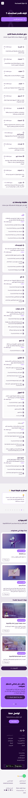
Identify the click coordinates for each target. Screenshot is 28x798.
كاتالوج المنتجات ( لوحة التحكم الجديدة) (15, 433)
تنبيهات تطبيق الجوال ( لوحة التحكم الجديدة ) (14, 466)
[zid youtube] (6, 790)
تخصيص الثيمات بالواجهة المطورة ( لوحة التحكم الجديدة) (13, 436)
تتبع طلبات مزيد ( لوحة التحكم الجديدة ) (15, 238)
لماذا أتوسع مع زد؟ (21, 743)
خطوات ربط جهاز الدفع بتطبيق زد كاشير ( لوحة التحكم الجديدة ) (13, 384)
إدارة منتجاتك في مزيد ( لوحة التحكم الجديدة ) (14, 235)
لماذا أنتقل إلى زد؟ (21, 741)
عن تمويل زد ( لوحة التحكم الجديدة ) (15, 402)
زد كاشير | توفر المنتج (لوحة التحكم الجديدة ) (14, 380)
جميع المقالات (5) (7, 399)
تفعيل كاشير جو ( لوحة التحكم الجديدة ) (15, 372)
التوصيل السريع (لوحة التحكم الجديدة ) (15, 270)
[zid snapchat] (10, 790)
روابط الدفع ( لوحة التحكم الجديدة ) (15, 287)
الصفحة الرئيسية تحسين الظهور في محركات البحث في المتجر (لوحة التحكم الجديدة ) (14, 449)
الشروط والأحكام (21, 758)
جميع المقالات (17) (8, 252)
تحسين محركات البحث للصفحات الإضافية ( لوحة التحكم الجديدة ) (13, 444)
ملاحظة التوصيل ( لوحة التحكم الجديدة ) (14, 266)
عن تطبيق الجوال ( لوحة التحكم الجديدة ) (14, 469)
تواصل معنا (14, 721)
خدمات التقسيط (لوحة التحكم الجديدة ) (15, 290)
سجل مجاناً (6, 560)
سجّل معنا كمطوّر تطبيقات (15, 697)
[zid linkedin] (4, 790)
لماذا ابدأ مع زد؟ (22, 738)
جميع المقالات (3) (7, 463)
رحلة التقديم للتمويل (18, 409)
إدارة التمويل (19, 412)
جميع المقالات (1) (7, 347)
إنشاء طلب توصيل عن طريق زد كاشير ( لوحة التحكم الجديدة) (14, 368)
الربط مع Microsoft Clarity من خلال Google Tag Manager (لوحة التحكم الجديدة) (13, 322)
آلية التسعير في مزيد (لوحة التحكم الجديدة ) (14, 228)
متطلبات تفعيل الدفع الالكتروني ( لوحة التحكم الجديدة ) (14, 300)
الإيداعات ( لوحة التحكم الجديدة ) (16, 293)
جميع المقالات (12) (8, 222)
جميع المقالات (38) (8, 316)
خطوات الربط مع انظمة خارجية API (15, 330)
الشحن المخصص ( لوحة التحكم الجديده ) (14, 258)
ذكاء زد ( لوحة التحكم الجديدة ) (16, 333)
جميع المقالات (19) (8, 365)
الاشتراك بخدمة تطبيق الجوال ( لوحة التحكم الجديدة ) (14, 473)
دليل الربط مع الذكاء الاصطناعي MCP (15, 327)
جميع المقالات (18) (8, 284)
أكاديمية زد (15, 668)
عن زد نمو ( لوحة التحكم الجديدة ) (16, 350)
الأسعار (23, 745)
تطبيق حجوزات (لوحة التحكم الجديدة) (15, 319)
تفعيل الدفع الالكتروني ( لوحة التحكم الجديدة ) (14, 297)
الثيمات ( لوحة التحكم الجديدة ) (16, 441)
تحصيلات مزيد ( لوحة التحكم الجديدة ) (15, 231)
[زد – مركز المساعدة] (21, 3)
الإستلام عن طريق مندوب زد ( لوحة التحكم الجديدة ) (14, 262)
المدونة (11, 743)
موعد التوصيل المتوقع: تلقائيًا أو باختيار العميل (13, 255)
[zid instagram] (8, 790)
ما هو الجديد (22, 755)
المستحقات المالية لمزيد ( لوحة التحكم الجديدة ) (13, 225)
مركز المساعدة (22, 753)
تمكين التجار (10, 738)
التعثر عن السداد (19, 415)
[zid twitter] (12, 790)
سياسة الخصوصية (21, 760)
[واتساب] (24, 776)
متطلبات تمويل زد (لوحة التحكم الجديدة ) (14, 406)
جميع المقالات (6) (7, 430)
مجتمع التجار (10, 741)
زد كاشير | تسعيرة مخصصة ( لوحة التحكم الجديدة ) (14, 376)
